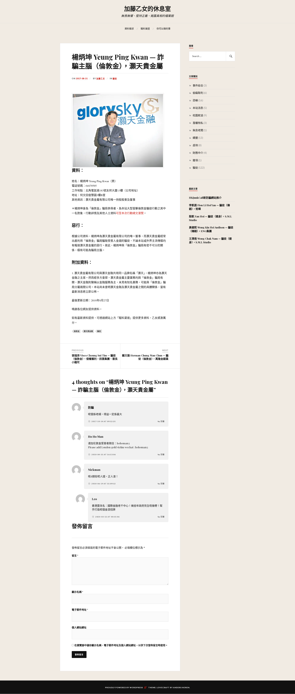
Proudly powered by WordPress (124, 687)
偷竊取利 (198, 92)
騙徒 (115, 78)
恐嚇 (195, 100)
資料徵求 (129, 28)
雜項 (195, 160)
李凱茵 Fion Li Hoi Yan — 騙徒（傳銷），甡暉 (209, 206)
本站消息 (198, 107)
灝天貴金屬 (88, 331)
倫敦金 (76, 331)
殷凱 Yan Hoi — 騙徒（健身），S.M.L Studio (210, 218)
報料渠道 (145, 28)
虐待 (195, 145)
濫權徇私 (198, 122)
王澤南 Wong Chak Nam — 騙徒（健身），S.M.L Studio (210, 240)
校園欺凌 (198, 115)
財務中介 (198, 152)
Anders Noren (181, 687)
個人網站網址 (79, 627)
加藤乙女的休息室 (147, 8)
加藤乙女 (100, 78)
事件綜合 (198, 85)
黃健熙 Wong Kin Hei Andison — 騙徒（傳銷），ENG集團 (211, 229)
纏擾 (195, 137)
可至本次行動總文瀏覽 (130, 213)
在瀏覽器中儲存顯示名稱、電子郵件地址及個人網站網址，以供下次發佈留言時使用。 (121, 645)
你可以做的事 (163, 28)
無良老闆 (198, 130)
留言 (75, 555)
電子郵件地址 (80, 609)
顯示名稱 (77, 591)
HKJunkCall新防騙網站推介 (205, 197)
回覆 (163, 421)
